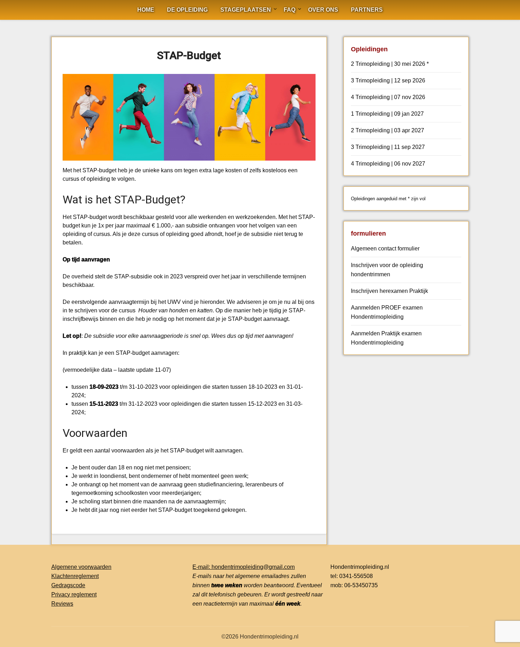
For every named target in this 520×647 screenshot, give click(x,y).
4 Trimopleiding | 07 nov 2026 (388, 97)
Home (145, 10)
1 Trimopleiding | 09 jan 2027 (387, 114)
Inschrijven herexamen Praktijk (389, 291)
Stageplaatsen (245, 10)
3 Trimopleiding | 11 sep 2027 (388, 147)
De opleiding (187, 10)
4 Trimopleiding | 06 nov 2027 (388, 164)
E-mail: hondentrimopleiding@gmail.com (243, 567)
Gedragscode (68, 585)
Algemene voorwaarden (81, 567)
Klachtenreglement (75, 576)
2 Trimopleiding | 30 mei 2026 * (390, 64)
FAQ (289, 10)
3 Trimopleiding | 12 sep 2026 (388, 80)
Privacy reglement (74, 594)
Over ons (323, 10)
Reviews (62, 604)
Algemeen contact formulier (385, 248)
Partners (367, 10)
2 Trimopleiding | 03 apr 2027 (387, 130)
